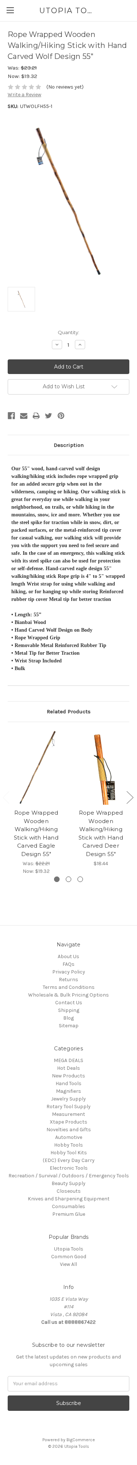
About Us (68, 956)
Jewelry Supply (68, 1099)
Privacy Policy (68, 972)
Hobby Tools (68, 1145)
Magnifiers (68, 1091)
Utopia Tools (68, 1249)
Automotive (68, 1137)
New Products (68, 1076)
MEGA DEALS (68, 1060)
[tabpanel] (36, 802)
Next (129, 797)
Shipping (68, 1010)
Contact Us (68, 1002)
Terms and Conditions (69, 987)
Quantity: (68, 332)
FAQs (68, 964)
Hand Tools (68, 1083)
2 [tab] (68, 879)
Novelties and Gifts (68, 1129)
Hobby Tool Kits (68, 1153)
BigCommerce (80, 1439)
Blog (68, 1018)
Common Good (68, 1256)
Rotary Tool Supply (68, 1106)
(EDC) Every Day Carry (69, 1160)
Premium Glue (68, 1214)
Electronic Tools (69, 1168)
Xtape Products (68, 1122)
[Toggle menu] (10, 10)
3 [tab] (80, 879)
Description (69, 445)
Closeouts (69, 1191)
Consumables (68, 1206)
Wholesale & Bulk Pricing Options (68, 995)
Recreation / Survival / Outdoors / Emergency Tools (68, 1176)
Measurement (68, 1114)
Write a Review (24, 94)
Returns (68, 979)
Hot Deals (68, 1068)
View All (68, 1264)
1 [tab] (57, 879)
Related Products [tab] (69, 711)
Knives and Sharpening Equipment (69, 1199)
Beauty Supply (68, 1183)
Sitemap (69, 1026)
